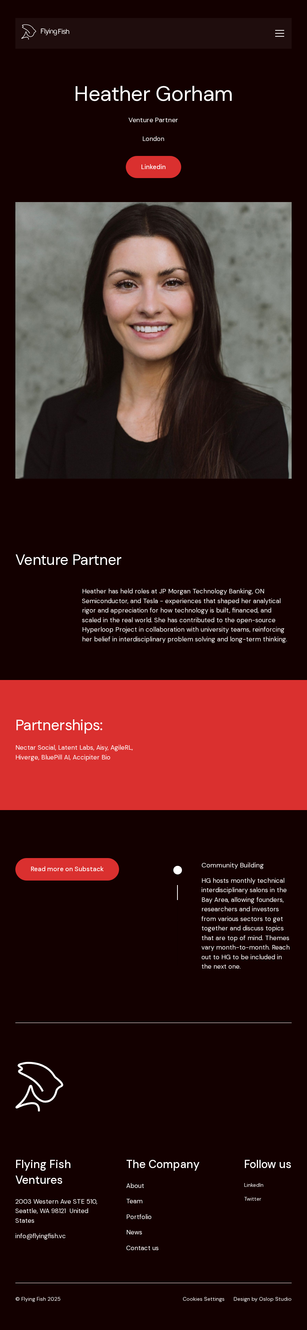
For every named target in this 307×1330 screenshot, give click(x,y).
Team (134, 1201)
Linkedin (153, 167)
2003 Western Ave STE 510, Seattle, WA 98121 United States (56, 1211)
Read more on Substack (67, 869)
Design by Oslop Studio (263, 1299)
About (135, 1186)
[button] (278, 33)
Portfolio (139, 1217)
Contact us (142, 1248)
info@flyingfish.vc (40, 1236)
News (134, 1232)
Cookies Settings (204, 1299)
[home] (144, 33)
